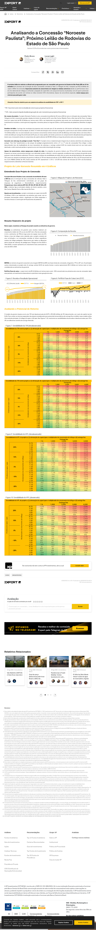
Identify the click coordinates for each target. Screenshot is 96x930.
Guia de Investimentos (12, 842)
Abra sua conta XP (85, 3)
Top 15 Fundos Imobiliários (36, 838)
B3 (9, 914)
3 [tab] (51, 695)
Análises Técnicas (10, 851)
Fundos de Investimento (12, 855)
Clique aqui (79, 565)
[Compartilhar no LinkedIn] (58, 72)
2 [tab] (48, 695)
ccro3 (7, 575)
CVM (24, 914)
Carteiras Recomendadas (35, 842)
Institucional (53, 842)
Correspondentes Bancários (52, 915)
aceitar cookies (83, 922)
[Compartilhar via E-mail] (62, 72)
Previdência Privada (11, 864)
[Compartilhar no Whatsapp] (53, 72)
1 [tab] (45, 695)
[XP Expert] (12, 3)
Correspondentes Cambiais (35, 915)
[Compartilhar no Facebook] (43, 72)
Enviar (80, 606)
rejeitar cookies (63, 922)
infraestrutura (16, 575)
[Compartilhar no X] (48, 72)
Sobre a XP (53, 838)
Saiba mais (26, 925)
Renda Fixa (8, 860)
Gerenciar (15, 925)
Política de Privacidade (57, 847)
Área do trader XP (55, 860)
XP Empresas (53, 855)
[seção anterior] (41, 694)
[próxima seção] (55, 694)
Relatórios (20, 14)
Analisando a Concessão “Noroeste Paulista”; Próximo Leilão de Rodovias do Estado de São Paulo (55, 14)
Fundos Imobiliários (11, 838)
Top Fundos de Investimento (36, 851)
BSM (16, 914)
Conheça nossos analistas (81, 838)
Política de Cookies (56, 851)
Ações (11, 14)
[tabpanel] (15, 670)
